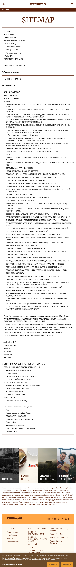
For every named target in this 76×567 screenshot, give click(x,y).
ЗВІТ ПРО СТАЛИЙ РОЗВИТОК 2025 (17, 379)
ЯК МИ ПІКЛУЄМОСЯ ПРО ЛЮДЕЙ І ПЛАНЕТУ (23, 364)
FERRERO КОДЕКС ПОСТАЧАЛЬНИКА (19, 255)
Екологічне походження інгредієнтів (18, 407)
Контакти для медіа (11, 98)
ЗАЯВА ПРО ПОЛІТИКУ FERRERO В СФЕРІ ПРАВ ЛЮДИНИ (27, 198)
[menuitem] (59, 530)
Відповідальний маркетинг (16, 392)
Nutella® (7, 351)
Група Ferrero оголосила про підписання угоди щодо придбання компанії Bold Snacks (36, 316)
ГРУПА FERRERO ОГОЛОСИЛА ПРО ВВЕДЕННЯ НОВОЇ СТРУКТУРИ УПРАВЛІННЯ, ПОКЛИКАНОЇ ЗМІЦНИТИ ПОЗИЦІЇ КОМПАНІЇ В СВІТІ (35, 139)
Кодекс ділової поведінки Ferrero (18, 413)
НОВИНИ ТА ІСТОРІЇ (11, 92)
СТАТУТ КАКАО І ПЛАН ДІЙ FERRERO (19, 168)
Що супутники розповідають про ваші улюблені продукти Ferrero (29, 335)
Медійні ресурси (10, 95)
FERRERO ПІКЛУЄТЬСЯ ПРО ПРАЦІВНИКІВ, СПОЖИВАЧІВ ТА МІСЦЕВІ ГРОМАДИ (35, 174)
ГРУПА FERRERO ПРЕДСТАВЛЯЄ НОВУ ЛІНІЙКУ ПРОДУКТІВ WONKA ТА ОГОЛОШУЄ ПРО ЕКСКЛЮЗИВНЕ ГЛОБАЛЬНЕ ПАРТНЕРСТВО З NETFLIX (36, 320)
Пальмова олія (11, 431)
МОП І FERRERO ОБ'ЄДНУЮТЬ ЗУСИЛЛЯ (20, 201)
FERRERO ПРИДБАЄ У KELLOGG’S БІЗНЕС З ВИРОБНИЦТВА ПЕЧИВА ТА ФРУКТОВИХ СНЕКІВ (37, 239)
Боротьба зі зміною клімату (16, 401)
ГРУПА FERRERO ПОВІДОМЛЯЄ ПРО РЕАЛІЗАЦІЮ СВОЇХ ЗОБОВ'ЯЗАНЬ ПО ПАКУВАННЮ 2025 (38, 106)
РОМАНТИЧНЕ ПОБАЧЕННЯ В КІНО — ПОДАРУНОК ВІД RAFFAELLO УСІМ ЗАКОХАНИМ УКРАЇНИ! (37, 111)
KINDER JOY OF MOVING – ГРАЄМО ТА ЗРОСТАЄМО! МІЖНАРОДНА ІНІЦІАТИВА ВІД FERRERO (36, 205)
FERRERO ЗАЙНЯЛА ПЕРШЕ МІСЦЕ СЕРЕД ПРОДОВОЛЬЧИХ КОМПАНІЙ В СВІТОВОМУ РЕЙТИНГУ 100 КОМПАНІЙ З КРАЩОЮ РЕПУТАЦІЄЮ (37, 116)
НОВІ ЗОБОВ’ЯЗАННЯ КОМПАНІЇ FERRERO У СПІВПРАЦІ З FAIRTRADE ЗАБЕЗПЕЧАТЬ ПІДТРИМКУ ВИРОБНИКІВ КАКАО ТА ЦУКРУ (37, 308)
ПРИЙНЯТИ (53, 564)
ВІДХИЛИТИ (67, 564)
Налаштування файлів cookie (12, 564)
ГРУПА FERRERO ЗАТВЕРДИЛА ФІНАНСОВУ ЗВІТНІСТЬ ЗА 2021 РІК (31, 183)
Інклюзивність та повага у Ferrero (19, 370)
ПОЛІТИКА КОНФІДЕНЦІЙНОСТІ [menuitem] (36, 533)
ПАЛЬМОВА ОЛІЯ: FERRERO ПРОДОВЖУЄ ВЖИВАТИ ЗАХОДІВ (29, 279)
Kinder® (7, 348)
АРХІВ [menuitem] (30, 548)
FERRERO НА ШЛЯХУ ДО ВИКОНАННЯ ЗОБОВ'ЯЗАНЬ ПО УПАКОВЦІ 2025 (33, 234)
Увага (8, 155)
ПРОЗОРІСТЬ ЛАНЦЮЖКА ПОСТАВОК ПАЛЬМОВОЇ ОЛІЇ (27, 231)
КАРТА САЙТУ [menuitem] (33, 544)
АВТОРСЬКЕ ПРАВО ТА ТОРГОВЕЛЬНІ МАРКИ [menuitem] (37, 552)
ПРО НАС (6, 31)
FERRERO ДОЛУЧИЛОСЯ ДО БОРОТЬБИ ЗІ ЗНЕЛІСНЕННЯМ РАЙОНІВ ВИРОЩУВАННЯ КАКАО (37, 300)
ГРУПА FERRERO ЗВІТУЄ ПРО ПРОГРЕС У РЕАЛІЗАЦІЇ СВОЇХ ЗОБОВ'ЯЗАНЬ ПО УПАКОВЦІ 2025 (39, 224)
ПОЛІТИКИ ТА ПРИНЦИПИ (13, 59)
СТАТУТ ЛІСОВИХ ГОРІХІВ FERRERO (19, 195)
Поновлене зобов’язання (13, 65)
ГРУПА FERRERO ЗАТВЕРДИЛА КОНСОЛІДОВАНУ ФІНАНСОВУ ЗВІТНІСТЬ (33, 186)
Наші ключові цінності (14, 47)
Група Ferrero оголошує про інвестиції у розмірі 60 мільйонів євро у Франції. (33, 332)
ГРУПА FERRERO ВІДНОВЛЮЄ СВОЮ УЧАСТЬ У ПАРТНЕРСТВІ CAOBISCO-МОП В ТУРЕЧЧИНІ (36, 159)
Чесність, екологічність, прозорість (19, 419)
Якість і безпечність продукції (17, 389)
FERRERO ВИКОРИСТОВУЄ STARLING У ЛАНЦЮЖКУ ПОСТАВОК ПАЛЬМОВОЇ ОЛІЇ (36, 252)
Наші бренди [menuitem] (12, 535)
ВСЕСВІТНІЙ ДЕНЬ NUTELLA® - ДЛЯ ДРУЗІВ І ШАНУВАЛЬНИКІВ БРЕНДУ (33, 214)
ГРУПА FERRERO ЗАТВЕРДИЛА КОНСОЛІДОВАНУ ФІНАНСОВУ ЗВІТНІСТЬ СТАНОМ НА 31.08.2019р (38, 126)
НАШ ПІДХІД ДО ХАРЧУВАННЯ (15, 382)
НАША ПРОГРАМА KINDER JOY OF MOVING (21, 376)
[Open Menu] (72, 4)
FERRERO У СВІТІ (10, 85)
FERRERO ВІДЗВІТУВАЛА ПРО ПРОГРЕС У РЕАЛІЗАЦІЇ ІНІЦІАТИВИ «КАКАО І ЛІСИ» (36, 270)
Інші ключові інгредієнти (15, 425)
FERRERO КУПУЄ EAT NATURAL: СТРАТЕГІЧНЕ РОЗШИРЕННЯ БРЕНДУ (31, 177)
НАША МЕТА (8, 56)
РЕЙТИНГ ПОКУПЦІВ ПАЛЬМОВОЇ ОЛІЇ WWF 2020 (24, 135)
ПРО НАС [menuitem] (10, 529)
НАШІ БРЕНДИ (9, 342)
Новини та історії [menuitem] (13, 542)
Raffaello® (8, 354)
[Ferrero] (38, 4)
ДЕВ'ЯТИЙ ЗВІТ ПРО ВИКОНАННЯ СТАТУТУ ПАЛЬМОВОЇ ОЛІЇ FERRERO (32, 152)
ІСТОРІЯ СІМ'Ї (9, 35)
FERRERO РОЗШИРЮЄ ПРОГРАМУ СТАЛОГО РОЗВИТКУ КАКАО (29, 258)
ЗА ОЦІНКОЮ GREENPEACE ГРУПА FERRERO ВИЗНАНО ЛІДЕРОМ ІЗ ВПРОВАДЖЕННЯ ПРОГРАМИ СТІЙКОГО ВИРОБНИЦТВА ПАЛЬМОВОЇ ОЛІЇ (37, 283)
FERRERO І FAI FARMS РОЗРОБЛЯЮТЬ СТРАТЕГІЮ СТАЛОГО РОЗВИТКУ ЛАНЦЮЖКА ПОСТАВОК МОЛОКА (37, 210)
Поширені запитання (11, 79)
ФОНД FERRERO (12, 50)
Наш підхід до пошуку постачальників (20, 428)
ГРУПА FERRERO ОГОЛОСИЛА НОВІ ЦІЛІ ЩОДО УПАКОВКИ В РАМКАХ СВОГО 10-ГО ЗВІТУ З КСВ (40, 164)
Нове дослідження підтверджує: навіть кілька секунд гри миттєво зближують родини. (38, 324)
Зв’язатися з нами (10, 72)
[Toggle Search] (4, 4)
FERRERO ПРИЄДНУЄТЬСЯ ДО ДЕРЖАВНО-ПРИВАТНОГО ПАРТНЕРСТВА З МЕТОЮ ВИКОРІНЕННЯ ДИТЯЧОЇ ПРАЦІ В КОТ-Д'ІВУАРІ (37, 131)
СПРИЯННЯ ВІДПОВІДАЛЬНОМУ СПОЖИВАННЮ (22, 385)
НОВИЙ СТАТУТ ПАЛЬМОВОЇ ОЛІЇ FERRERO (22, 171)
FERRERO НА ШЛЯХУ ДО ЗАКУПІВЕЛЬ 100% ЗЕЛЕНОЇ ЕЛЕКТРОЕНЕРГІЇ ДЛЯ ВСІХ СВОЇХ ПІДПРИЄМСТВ (38, 190)
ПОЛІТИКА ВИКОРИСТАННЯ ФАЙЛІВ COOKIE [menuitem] (38, 539)
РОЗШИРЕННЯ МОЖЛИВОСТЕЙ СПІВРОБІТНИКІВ (22, 367)
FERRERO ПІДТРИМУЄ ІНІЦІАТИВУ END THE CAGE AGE (26, 180)
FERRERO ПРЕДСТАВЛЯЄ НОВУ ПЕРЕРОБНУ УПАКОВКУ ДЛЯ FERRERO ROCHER (35, 243)
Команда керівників (13, 53)
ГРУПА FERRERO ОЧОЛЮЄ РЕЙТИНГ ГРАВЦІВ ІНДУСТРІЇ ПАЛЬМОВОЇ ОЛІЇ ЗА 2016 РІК (38, 217)
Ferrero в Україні (10, 38)
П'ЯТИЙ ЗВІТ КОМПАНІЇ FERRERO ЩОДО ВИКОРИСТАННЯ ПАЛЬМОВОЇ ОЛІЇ (34, 287)
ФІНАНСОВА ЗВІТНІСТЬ (15, 273)
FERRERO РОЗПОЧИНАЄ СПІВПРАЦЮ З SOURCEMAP (25, 249)
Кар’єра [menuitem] (10, 538)
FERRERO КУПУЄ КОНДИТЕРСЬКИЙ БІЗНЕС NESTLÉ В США (27, 290)
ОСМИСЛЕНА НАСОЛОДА (15, 395)
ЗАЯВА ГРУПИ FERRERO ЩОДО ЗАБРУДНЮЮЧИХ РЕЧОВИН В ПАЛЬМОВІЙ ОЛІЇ (35, 304)
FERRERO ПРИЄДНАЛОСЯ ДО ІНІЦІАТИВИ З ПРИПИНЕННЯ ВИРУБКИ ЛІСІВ (33, 276)
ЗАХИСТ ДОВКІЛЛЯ (11, 398)
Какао (8, 410)
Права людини (11, 373)
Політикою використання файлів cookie (42, 559)
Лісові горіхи (11, 422)
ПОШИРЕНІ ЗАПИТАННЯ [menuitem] (37, 529)
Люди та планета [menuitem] (13, 532)
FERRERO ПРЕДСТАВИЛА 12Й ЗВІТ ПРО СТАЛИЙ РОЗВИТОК (28, 149)
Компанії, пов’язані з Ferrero (14, 41)
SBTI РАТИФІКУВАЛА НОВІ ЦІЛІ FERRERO (21, 246)
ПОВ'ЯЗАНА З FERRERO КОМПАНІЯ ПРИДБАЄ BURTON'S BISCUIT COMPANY (34, 267)
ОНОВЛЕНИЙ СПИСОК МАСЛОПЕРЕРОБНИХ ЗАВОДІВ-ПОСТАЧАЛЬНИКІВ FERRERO (37, 220)
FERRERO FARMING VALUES (16, 416)
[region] (38, 560)
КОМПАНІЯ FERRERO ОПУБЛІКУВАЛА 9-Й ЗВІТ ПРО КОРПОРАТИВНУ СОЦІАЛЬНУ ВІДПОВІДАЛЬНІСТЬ (36, 295)
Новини (7, 101)
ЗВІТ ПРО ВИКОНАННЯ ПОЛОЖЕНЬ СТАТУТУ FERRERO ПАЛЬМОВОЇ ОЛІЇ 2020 (35, 264)
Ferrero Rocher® (10, 345)
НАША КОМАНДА (10, 44)
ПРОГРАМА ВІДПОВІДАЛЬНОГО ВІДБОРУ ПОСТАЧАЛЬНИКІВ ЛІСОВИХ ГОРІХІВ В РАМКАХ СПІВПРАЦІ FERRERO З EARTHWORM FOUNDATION (39, 121)
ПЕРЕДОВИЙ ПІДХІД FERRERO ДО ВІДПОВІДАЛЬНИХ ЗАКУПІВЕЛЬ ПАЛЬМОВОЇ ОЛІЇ (37, 228)
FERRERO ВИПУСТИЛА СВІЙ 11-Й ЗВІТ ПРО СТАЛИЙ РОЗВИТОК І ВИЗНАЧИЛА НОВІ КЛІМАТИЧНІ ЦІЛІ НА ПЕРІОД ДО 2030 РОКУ (37, 145)
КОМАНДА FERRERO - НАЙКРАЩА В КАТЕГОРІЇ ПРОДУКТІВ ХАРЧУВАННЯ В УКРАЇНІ (37, 261)
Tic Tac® (7, 357)
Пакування (10, 404)
